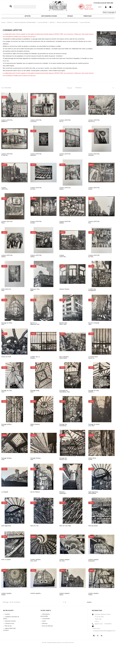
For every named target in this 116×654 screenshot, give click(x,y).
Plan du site (8, 626)
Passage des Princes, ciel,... (63, 458)
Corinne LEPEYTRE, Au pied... (36, 188)
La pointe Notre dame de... (93, 357)
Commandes (46, 618)
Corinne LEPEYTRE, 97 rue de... (7, 154)
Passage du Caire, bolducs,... (93, 391)
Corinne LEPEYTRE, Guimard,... (36, 154)
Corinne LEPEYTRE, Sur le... (65, 120)
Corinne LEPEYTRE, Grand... (94, 188)
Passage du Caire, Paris (6, 391)
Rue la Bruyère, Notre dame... (64, 357)
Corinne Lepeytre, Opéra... (64, 594)
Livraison (7, 614)
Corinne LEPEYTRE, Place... (7, 222)
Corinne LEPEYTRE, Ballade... (65, 222)
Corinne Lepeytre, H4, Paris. (64, 560)
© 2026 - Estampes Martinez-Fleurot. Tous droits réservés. (58, 642)
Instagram (97, 635)
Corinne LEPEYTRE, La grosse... (36, 120)
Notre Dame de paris (6, 289)
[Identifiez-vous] (106, 7)
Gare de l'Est (34, 525)
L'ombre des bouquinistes (92, 289)
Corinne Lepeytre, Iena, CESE (35, 560)
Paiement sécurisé (10, 621)
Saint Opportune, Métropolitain (93, 492)
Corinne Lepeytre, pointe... (93, 594)
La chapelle (4, 492)
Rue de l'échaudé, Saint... (93, 323)
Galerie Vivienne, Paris (35, 425)
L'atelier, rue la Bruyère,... (35, 357)
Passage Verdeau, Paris (35, 458)
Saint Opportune (6, 525)
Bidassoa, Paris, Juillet (35, 289)
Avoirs (44, 621)
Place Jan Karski (93, 525)
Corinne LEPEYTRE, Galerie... (65, 188)
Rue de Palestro (35, 492)
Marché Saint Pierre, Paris (63, 323)
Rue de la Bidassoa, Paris (34, 323)
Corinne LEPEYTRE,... (5, 188)
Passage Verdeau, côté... (6, 458)
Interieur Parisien (64, 289)
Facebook (93, 635)
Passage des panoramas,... (63, 425)
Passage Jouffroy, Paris (6, 425)
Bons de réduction (47, 626)
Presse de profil (6, 356)
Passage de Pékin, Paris (6, 323)
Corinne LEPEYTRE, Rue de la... (94, 120)
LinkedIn (101, 635)
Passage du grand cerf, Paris (93, 425)
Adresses (45, 623)
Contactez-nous (9, 623)
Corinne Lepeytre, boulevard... (93, 560)
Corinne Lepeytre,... (36, 593)
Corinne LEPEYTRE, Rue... (94, 222)
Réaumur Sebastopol (62, 492)
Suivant (89, 602)
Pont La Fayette (6, 559)
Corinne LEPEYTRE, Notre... (65, 154)
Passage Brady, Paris (35, 391)
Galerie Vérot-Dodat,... (92, 458)
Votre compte (46, 610)
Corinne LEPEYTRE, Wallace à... (7, 120)
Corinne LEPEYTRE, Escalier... (36, 222)
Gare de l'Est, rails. (65, 525)
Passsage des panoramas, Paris (64, 391)
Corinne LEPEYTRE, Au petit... (94, 256)
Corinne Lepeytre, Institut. (6, 594)
